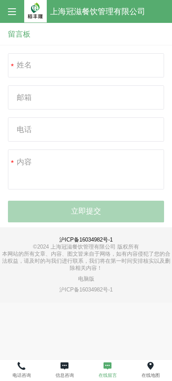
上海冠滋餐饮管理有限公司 (97, 11)
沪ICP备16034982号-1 (86, 240)
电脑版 (86, 279)
